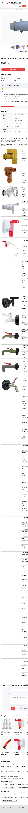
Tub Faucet (4, 784)
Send (13, 708)
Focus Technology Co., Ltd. (17, 807)
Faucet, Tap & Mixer (19, 9)
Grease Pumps (4, 769)
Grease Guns (16, 769)
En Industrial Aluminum (7, 797)
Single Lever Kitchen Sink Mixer (8, 787)
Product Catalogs (20, 764)
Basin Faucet (12, 784)
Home (2, 9)
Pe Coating (4, 794)
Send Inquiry (13, 69)
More (2, 803)
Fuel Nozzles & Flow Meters (19, 766)
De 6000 (17, 797)
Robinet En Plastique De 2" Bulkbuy (9, 800)
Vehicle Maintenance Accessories (7, 771)
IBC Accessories (17, 771)
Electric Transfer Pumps (6, 766)
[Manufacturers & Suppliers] (14, 2)
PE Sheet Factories (20, 794)
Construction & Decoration (10, 9)
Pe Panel (12, 794)
